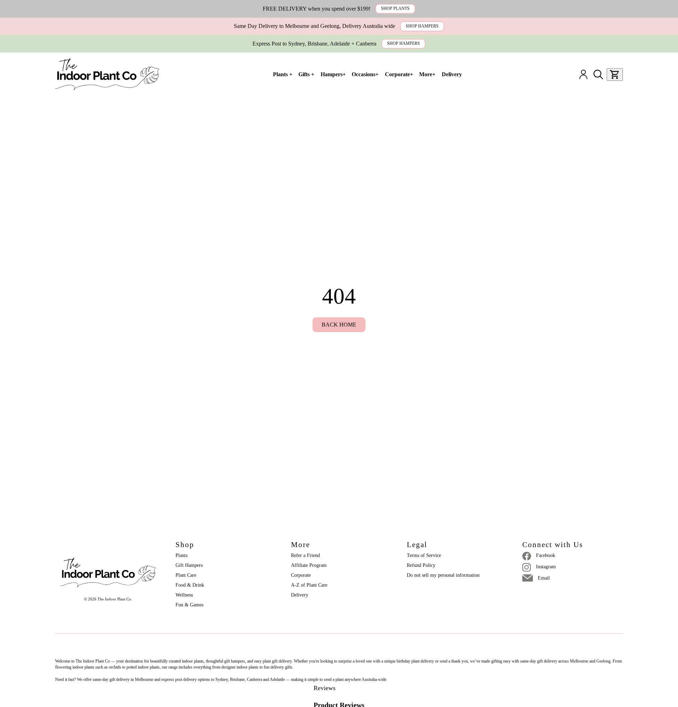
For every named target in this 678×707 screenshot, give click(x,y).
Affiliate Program (309, 565)
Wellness (184, 595)
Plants (182, 555)
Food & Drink (190, 585)
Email (544, 578)
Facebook (545, 555)
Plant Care (186, 575)
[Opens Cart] (615, 74)
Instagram (546, 566)
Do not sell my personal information (443, 575)
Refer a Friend (305, 555)
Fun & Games (189, 604)
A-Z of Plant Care (309, 585)
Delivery (299, 595)
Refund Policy (421, 565)
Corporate (301, 575)
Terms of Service (424, 555)
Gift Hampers (189, 565)
